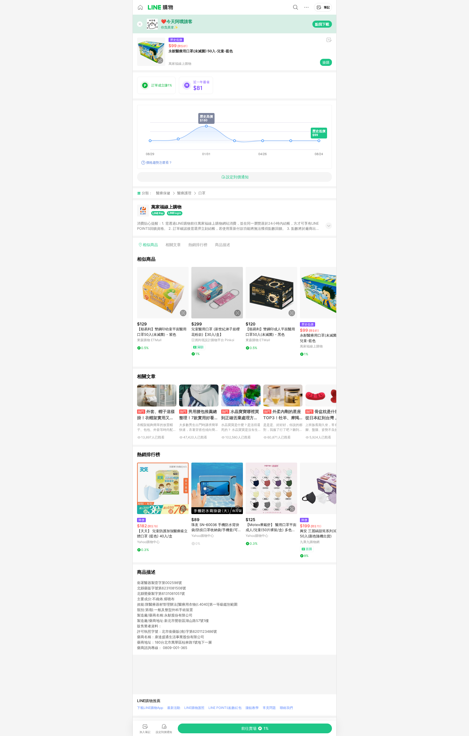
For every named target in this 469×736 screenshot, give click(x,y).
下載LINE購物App (150, 708)
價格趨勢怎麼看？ (159, 162)
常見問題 (269, 708)
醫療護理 (184, 193)
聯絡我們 (286, 708)
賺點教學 (252, 708)
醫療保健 (163, 193)
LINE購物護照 (194, 708)
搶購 (325, 62)
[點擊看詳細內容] (163, 292)
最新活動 (173, 708)
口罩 (201, 193)
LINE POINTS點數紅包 (225, 708)
